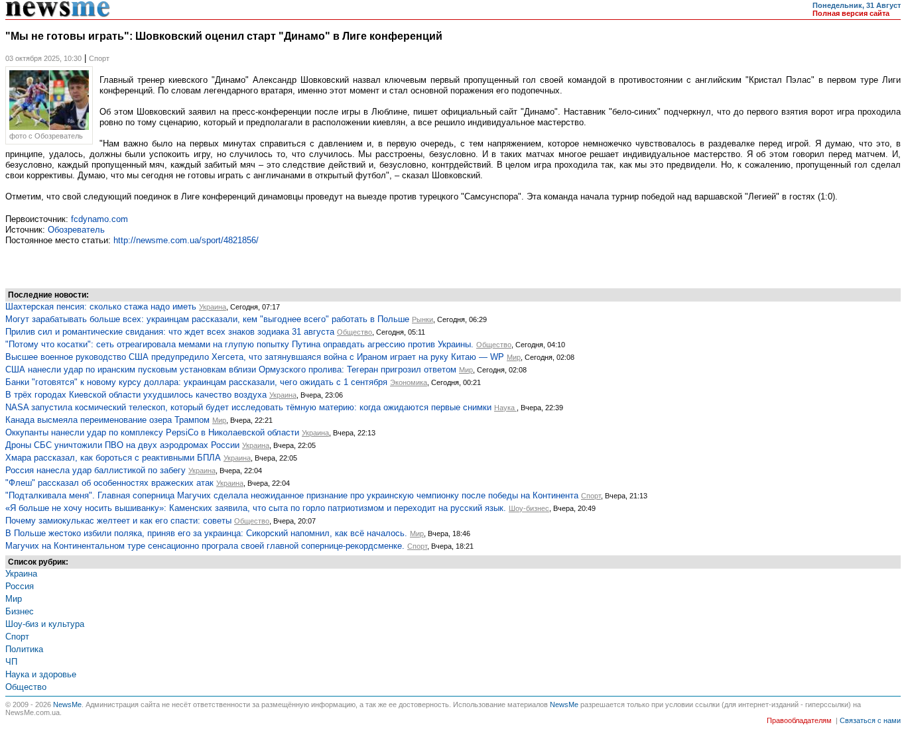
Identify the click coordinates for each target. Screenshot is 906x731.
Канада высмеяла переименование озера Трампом (107, 420)
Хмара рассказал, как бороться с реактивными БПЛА (113, 458)
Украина (212, 307)
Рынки (422, 319)
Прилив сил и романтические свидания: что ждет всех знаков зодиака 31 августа (169, 332)
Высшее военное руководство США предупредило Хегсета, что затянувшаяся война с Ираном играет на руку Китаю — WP (254, 357)
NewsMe (67, 704)
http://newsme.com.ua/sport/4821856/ (186, 240)
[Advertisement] (111, 265)
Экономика (408, 382)
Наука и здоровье (40, 674)
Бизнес (19, 611)
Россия (19, 586)
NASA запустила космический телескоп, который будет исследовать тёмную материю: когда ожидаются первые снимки (248, 407)
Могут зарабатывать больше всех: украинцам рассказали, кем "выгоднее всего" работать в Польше (207, 319)
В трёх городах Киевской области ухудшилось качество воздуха (136, 395)
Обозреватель (76, 230)
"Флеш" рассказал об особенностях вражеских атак (109, 483)
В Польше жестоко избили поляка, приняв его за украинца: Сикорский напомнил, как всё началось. (206, 533)
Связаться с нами (870, 720)
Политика (24, 649)
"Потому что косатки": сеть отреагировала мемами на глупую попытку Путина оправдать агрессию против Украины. (239, 344)
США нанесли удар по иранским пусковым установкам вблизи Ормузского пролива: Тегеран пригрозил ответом (230, 369)
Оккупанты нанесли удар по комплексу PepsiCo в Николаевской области (152, 432)
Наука (505, 408)
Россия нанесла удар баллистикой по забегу (95, 470)
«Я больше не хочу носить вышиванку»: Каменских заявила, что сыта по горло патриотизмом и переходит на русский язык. (255, 508)
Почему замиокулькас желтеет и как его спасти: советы (118, 521)
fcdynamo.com (99, 219)
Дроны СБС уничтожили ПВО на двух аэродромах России (122, 445)
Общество (354, 332)
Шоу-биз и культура (44, 624)
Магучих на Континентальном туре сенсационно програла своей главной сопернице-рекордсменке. (205, 546)
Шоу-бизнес (529, 508)
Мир (514, 357)
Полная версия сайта (850, 13)
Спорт (591, 496)
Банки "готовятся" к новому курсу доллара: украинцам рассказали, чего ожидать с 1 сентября (196, 382)
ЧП (11, 662)
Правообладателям (799, 720)
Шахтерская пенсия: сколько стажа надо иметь (100, 306)
